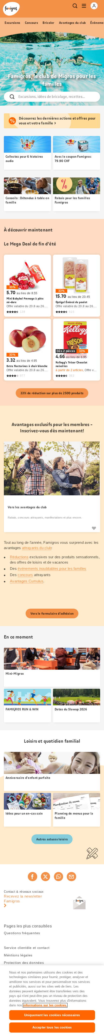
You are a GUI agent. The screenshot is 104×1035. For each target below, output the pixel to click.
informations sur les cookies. (45, 1005)
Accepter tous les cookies (52, 1027)
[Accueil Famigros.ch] (11, 9)
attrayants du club (36, 548)
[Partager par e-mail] (71, 876)
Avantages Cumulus (26, 581)
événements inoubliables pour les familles (52, 568)
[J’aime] (93, 528)
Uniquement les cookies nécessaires (52, 1015)
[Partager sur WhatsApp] (58, 876)
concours (25, 575)
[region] (52, 1000)
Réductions (19, 557)
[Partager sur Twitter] (45, 876)
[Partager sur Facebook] (32, 876)
